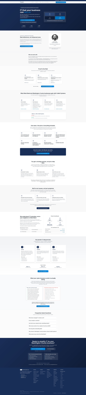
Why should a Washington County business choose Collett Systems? (43, 331)
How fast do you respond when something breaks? (39, 323)
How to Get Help (46, 2)
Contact (48, 377)
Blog (42, 2)
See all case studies (35, 86)
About (40, 2)
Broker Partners (48, 376)
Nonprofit (55, 382)
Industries (36, 2)
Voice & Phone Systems (36, 376)
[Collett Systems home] (22, 2)
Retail (54, 384)
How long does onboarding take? (35, 328)
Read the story (26, 82)
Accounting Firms (55, 378)
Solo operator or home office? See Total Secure (34, 391)
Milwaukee (61, 381)
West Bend (62, 372)
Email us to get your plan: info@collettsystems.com (50, 364)
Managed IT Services (35, 372)
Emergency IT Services (36, 371)
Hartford (61, 373)
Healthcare (55, 371)
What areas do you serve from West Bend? (37, 334)
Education (55, 383)
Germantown (62, 374)
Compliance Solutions (35, 380)
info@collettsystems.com (63, 0)
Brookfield (61, 384)
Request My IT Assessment (42, 271)
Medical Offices (55, 372)
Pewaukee (61, 383)
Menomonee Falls (62, 385)
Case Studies (48, 372)
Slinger (61, 375)
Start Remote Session (42, 391)
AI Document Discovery (42, 371)
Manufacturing (55, 376)
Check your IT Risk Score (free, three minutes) (29, 22)
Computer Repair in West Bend (26, 391)
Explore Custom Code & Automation (42, 208)
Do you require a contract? (34, 320)
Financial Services (56, 377)
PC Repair (21, 391)
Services (33, 2)
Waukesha (61, 382)
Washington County (62, 371)
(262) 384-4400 (57, 0)
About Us (48, 371)
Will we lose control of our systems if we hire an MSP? (39, 325)
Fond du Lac (61, 386)
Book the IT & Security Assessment (60, 2)
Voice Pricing (34, 377)
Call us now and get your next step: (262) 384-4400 (36, 364)
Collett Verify (41, 372)
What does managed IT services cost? (36, 317)
